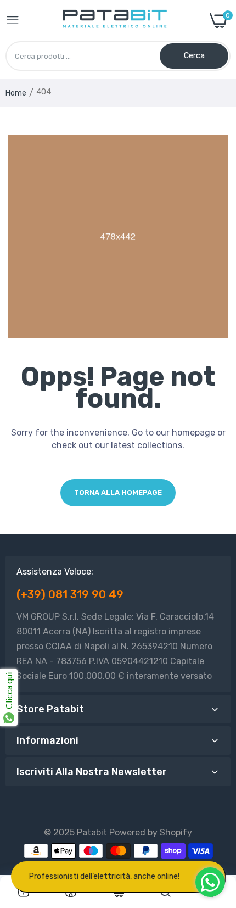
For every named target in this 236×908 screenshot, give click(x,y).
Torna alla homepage (118, 492)
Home (15, 93)
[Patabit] (114, 21)
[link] (23, 892)
